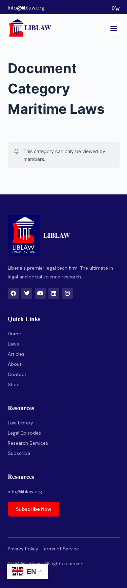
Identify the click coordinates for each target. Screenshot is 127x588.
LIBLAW (37, 28)
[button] (114, 28)
